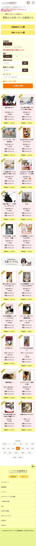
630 (3, 448)
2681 (29, 453)
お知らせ (3, 525)
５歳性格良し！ (9, 382)
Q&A (2, 506)
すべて (7, 44)
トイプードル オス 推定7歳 (9, 141)
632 (13, 448)
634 (23, 448)
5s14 (26, 204)
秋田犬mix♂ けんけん (26, 414)
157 (15, 444)
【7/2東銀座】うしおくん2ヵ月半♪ (27, 237)
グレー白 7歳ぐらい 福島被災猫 (27, 317)
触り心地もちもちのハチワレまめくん (9, 285)
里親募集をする (16, 27)
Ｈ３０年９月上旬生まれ (26, 349)
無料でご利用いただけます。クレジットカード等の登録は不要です (13, 10)
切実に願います (9, 107)
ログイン (23, 476)
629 (33, 444)
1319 (16, 453)
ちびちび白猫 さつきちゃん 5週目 (9, 237)
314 (21, 444)
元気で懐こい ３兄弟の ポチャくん (9, 205)
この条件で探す (18, 86)
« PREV (4, 444)
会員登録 (13, 476)
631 (8, 448)
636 (32, 448)
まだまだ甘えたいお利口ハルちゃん (26, 141)
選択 (25, 63)
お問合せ (3, 520)
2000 (22, 453)
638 (10, 453)
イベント (3, 492)
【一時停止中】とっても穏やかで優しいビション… (9, 174)
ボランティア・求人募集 (8, 496)
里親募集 (7, 47)
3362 (14, 457)
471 (27, 444)
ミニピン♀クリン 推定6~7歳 (26, 383)
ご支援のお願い (5, 501)
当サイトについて (6, 516)
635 (27, 448)
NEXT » (21, 457)
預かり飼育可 (18, 47)
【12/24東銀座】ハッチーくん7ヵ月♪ (9, 317)
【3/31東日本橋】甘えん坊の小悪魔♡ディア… (9, 416)
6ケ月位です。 (9, 348)
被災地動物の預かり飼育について (13, 50)
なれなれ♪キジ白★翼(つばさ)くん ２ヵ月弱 (27, 173)
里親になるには (16, 32)
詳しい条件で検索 (10, 81)
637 (5, 453)
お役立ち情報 (5, 511)
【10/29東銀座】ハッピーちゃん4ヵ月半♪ (27, 285)
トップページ (5, 482)
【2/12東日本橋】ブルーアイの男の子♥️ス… (26, 108)
